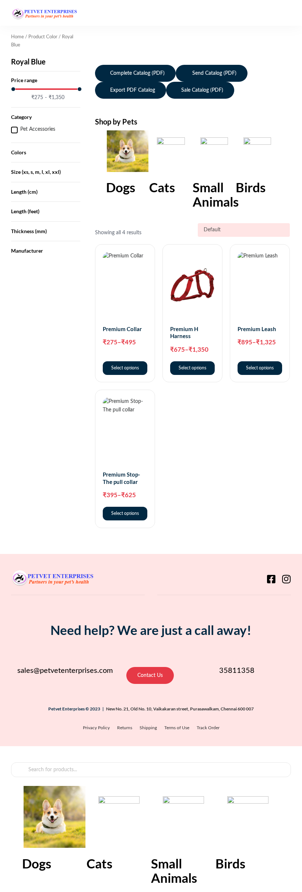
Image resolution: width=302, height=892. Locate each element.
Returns (124, 728)
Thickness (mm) (29, 231)
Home (17, 37)
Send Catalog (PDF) (213, 73)
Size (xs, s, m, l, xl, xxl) (36, 172)
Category (21, 117)
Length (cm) (24, 192)
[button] (284, 13)
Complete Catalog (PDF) (137, 73)
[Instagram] (286, 579)
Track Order (208, 728)
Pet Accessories (37, 129)
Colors (18, 152)
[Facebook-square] (271, 579)
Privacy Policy (96, 728)
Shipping (148, 728)
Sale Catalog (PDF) (202, 90)
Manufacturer (27, 250)
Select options (125, 368)
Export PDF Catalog (132, 90)
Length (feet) (25, 211)
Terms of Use (176, 728)
